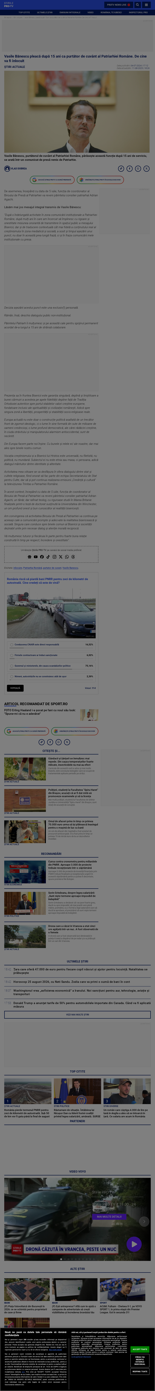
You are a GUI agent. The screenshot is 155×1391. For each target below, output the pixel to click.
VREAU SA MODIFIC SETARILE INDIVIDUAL (139, 1360)
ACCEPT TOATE (140, 1349)
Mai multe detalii (55, 1350)
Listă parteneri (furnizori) (81, 1357)
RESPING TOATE (140, 1371)
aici (23, 1372)
